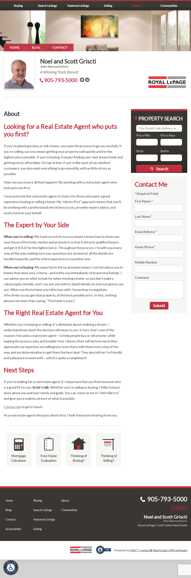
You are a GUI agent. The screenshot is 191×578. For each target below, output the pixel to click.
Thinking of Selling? (108, 458)
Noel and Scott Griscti (68, 61)
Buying (18, 5)
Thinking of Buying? (78, 458)
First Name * (144, 201)
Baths (164, 151)
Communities (168, 5)
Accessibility (13, 529)
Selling (108, 5)
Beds (140, 151)
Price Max (167, 135)
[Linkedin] (87, 80)
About (136, 5)
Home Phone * (145, 247)
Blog (36, 47)
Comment (142, 277)
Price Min (143, 135)
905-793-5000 (60, 80)
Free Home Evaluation (48, 458)
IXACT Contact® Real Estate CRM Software (158, 550)
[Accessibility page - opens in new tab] (105, 552)
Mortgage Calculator (18, 458)
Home (14, 47)
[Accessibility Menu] (10, 567)
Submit (159, 305)
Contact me (12, 407)
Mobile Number (146, 262)
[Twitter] (82, 80)
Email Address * (146, 232)
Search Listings (47, 5)
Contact (60, 47)
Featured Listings (78, 5)
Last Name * (143, 216)
